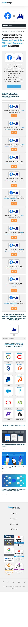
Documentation (7, 25)
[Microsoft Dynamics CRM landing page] (20, 16)
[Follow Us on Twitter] (24, 582)
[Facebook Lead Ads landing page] (8, 16)
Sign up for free (14, 86)
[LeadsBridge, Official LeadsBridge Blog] (8, 3)
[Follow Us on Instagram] (8, 582)
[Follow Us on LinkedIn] (13, 582)
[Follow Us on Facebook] (3, 582)
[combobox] (14, 338)
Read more (4, 449)
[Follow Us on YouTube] (19, 582)
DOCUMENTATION (6, 98)
